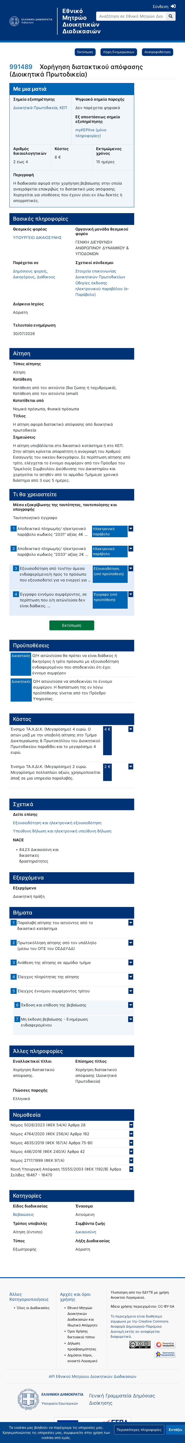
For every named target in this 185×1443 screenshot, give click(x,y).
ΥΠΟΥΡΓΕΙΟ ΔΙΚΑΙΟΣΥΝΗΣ (37, 237)
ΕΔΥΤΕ (147, 1292)
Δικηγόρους (24, 276)
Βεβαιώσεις (23, 1214)
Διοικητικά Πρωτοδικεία (35, 107)
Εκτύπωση (85, 52)
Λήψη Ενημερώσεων (118, 52)
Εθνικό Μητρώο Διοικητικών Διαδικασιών (75, 21)
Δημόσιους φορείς (30, 271)
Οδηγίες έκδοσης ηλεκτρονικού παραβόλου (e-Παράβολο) (102, 288)
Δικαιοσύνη (85, 1231)
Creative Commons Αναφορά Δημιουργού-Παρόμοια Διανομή (139, 1326)
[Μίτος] (33, 21)
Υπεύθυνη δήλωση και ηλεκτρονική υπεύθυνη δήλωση (62, 831)
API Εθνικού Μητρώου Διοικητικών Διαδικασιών (92, 1376)
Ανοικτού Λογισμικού (127, 1297)
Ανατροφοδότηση (158, 52)
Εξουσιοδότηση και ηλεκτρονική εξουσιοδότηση (57, 822)
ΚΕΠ (63, 107)
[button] (139, 1430)
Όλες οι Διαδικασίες (33, 1308)
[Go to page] (171, 16)
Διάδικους (46, 276)
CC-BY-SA (166, 1306)
